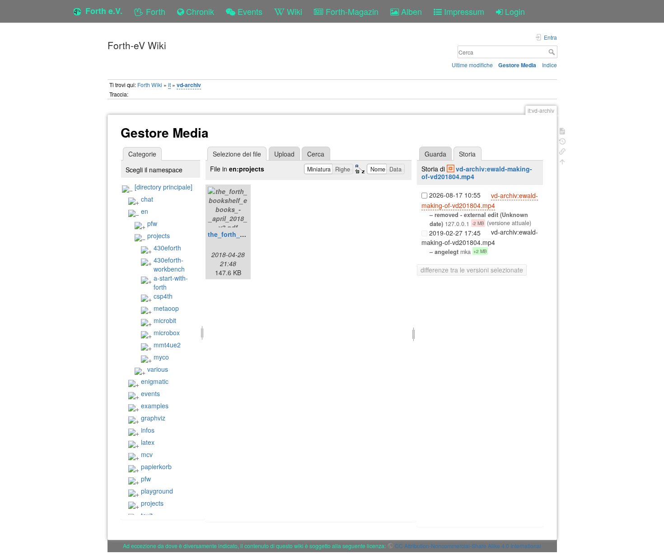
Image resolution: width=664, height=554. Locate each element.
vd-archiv (189, 85)
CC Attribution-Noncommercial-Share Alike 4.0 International (468, 545)
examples (154, 405)
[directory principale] (163, 186)
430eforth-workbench (169, 264)
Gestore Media (517, 65)
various (157, 369)
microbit (165, 320)
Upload (284, 153)
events (150, 393)
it (169, 84)
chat (147, 198)
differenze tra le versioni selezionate (472, 269)
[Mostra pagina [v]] (562, 130)
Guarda (435, 153)
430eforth (167, 247)
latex (147, 442)
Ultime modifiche (472, 65)
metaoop (166, 308)
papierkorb (156, 466)
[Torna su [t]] (562, 161)
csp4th (163, 295)
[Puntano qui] (562, 150)
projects (158, 235)
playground (157, 490)
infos (147, 429)
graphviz (153, 417)
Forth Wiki (149, 84)
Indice (549, 65)
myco (161, 356)
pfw (152, 223)
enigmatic (154, 381)
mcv (147, 454)
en (144, 211)
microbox (167, 332)
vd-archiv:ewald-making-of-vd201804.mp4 (476, 172)
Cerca (552, 52)
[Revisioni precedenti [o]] (562, 140)
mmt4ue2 (167, 344)
